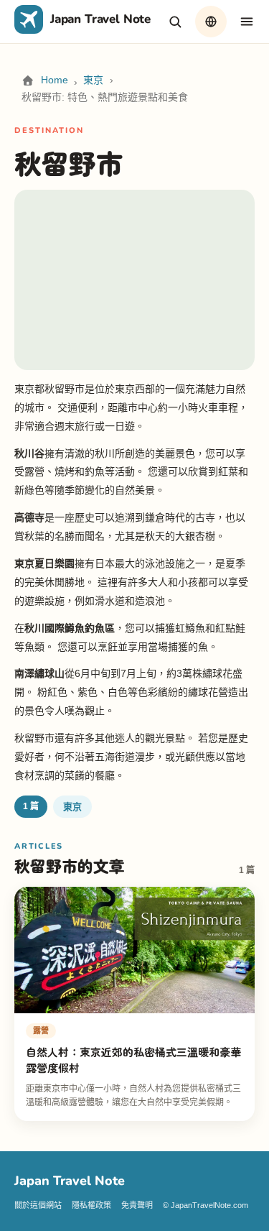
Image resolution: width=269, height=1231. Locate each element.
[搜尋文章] (175, 21)
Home (54, 80)
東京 (93, 80)
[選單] (247, 21)
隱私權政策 (91, 1205)
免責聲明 (137, 1205)
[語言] (211, 21)
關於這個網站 (38, 1205)
